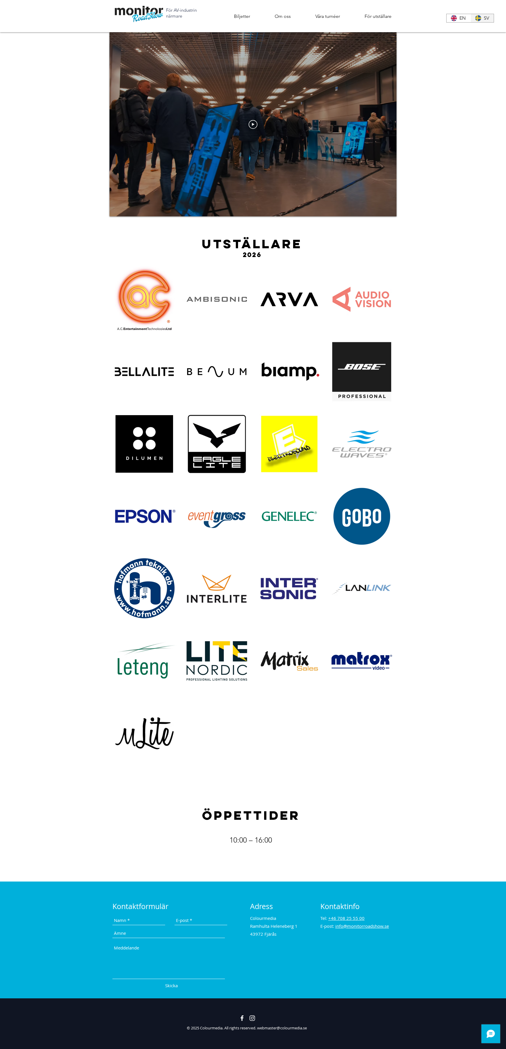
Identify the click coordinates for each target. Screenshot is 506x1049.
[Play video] (253, 124)
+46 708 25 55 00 (346, 918)
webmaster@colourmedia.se (282, 1028)
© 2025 (193, 1028)
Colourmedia (211, 1028)
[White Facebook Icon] (242, 1018)
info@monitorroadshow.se (362, 926)
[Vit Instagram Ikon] (252, 1018)
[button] (282, 16)
